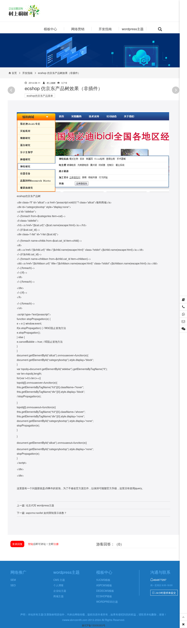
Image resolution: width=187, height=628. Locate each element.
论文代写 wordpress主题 (40, 505)
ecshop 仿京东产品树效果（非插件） (64, 88)
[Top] (183, 617)
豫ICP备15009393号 (93, 625)
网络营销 (77, 28)
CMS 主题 (59, 580)
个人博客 (58, 585)
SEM (13, 580)
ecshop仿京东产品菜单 (40, 95)
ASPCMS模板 (104, 585)
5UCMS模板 (103, 580)
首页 (14, 73)
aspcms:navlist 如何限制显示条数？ (46, 513)
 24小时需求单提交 (164, 593)
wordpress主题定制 (31, 11)
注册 (56, 544)
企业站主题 (59, 590)
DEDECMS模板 (105, 590)
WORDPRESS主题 (107, 601)
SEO (13, 585)
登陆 (30, 544)
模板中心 (50, 28)
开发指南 (105, 28)
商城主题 (58, 596)
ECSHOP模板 (104, 596)
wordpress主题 (133, 28)
